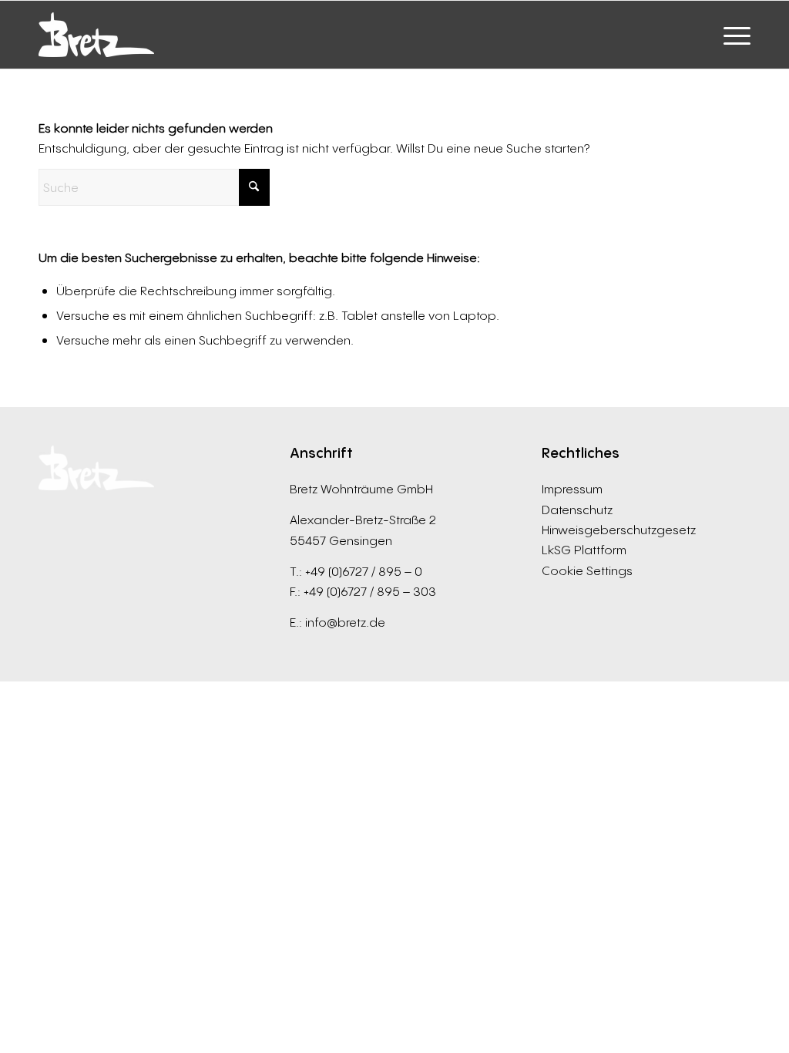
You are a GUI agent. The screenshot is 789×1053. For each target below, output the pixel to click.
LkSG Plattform (584, 549)
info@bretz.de (345, 622)
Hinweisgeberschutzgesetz (619, 529)
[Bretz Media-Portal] (96, 34)
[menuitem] (731, 35)
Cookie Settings (587, 570)
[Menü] (731, 35)
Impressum (572, 488)
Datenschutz (577, 509)
